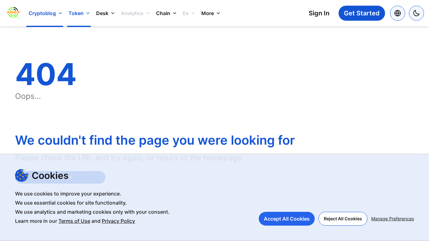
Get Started (362, 13)
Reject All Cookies (343, 218)
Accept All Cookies (287, 219)
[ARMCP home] (13, 13)
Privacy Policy (118, 221)
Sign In (319, 13)
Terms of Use (74, 221)
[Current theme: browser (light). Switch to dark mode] (416, 13)
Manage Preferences (392, 218)
